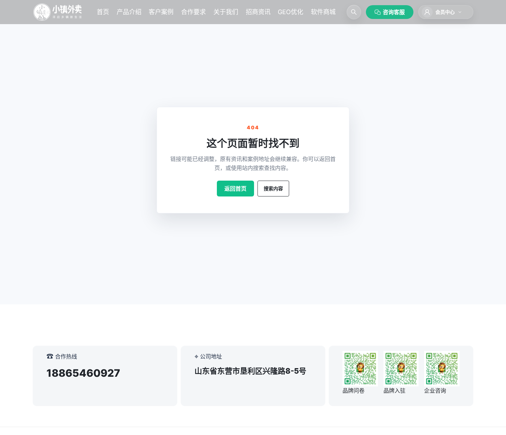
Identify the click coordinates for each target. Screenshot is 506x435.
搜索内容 (273, 188)
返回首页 (235, 188)
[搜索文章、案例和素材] (354, 12)
